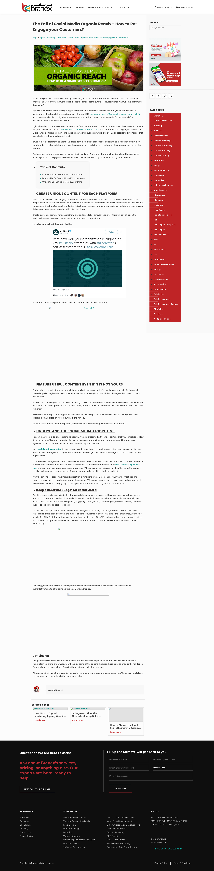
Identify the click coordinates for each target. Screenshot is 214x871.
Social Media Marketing (118, 843)
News (156, 239)
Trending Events (161, 279)
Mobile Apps (159, 230)
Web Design (159, 294)
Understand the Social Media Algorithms (62, 182)
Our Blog (24, 828)
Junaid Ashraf (55, 690)
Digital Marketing (47, 37)
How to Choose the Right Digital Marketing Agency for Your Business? (124, 727)
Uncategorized (160, 284)
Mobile (157, 220)
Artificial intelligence (163, 121)
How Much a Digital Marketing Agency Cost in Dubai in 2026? (49, 715)
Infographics (159, 195)
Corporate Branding (163, 145)
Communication (161, 135)
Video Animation (71, 836)
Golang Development (163, 185)
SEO (155, 254)
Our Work (24, 821)
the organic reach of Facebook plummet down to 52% (115, 114)
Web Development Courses (166, 304)
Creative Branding (162, 150)
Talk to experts (172, 81)
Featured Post (160, 180)
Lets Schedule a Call (37, 789)
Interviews (158, 200)
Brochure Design (71, 828)
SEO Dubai (112, 836)
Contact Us (123, 7)
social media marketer (49, 449)
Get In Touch (156, 55)
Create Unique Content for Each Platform (62, 174)
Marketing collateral (163, 215)
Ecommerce (159, 175)
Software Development (164, 264)
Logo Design (159, 210)
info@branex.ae (185, 7)
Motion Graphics (161, 234)
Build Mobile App (71, 843)
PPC (155, 244)
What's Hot (158, 309)
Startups (157, 269)
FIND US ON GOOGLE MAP (168, 849)
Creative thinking (161, 155)
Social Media (159, 259)
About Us (24, 817)
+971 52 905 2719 (164, 7)
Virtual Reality (160, 289)
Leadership (158, 205)
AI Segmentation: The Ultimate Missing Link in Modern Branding (85, 715)
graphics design (161, 190)
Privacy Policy (26, 836)
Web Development (162, 299)
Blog (35, 37)
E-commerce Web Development (123, 825)
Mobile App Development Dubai (79, 840)
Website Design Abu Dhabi (76, 821)
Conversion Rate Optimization (122, 847)
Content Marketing (162, 140)
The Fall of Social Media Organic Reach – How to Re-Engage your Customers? (93, 37)
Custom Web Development (120, 817)
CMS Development (116, 828)
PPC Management (116, 840)
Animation (158, 116)
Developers (159, 160)
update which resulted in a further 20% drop (79, 129)
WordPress (158, 314)
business (157, 130)
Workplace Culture (162, 319)
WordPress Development (119, 821)
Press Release (160, 249)
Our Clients (25, 825)
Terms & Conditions (182, 863)
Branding (158, 126)
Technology (159, 274)
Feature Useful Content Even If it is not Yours (63, 178)
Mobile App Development (165, 225)
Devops (157, 165)
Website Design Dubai (74, 817)
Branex (34, 863)
